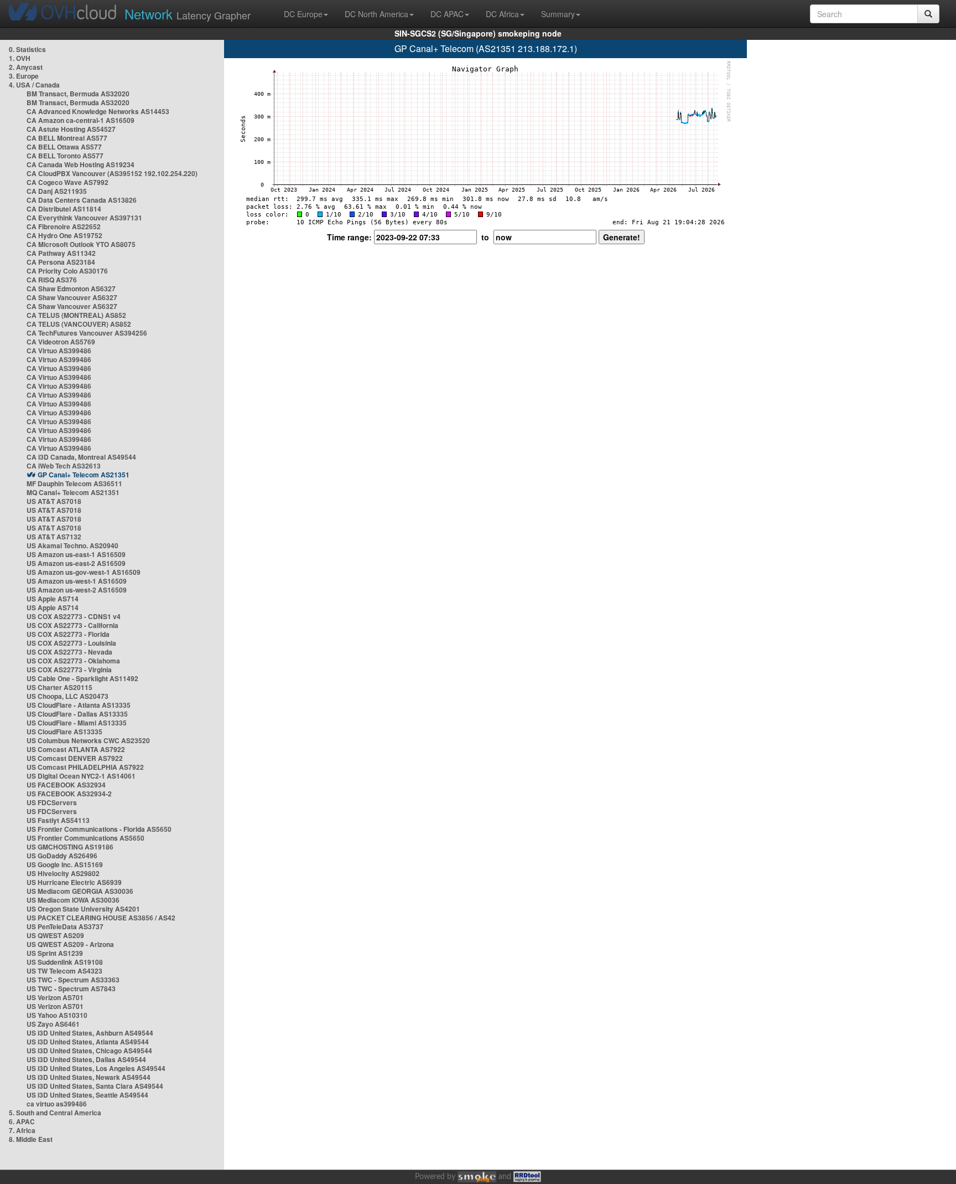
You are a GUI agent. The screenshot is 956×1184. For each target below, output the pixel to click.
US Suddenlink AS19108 (65, 962)
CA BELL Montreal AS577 (67, 138)
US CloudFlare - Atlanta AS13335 (79, 705)
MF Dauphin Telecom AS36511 (74, 483)
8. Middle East (31, 1139)
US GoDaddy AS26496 (62, 856)
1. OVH (19, 58)
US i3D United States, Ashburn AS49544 (90, 1033)
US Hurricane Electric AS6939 (74, 882)
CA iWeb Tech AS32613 (64, 466)
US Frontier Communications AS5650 (85, 838)
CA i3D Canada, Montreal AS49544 (81, 457)
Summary (558, 13)
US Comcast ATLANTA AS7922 (76, 749)
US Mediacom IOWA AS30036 (73, 900)
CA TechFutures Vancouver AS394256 (87, 333)
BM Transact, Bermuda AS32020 (78, 94)
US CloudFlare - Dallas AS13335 (77, 714)
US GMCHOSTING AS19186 (70, 847)
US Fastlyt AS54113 (58, 820)
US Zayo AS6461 (53, 1024)
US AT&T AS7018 (54, 501)
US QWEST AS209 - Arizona (70, 944)
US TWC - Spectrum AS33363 (73, 980)
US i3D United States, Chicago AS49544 (89, 1051)
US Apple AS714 (53, 599)
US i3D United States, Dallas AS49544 (86, 1059)
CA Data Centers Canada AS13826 (82, 200)
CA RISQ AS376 (52, 280)
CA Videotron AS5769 (61, 342)
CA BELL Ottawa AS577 (64, 147)
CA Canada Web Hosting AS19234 (80, 164)
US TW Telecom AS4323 (64, 971)
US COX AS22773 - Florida (68, 634)
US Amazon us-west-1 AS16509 (77, 581)
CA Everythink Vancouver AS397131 (84, 218)
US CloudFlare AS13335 (64, 732)
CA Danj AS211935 (57, 191)
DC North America (376, 13)
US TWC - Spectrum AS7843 (71, 988)
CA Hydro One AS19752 (64, 235)
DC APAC (447, 13)
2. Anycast (26, 67)
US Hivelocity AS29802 (63, 873)
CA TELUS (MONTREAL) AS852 (76, 315)
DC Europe (303, 13)
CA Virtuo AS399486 (59, 351)
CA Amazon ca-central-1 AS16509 (80, 120)
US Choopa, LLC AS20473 (67, 696)
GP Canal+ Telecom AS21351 (83, 475)
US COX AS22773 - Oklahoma (73, 661)
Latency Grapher (187, 13)
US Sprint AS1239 (55, 953)
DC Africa (502, 13)
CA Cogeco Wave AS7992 (67, 182)
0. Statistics (27, 49)
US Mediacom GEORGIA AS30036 (80, 891)
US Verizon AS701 (55, 997)
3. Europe (24, 76)
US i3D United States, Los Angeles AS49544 (96, 1068)
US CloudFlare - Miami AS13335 (77, 723)
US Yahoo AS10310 (57, 1015)
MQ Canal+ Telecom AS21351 (73, 492)
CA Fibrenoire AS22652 (64, 226)
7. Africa (22, 1130)
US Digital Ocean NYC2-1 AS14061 (81, 776)
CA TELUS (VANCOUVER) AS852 (79, 324)
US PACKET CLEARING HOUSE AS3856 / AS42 (101, 918)
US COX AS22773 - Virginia (69, 670)
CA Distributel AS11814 (64, 209)
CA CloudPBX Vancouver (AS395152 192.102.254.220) (112, 173)
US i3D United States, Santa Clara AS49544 (95, 1086)
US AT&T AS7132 (54, 537)
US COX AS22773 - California (72, 625)
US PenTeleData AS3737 (65, 926)
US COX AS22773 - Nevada (69, 652)
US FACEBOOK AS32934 (66, 785)
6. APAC (22, 1121)
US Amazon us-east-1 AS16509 (76, 554)
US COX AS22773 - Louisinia (71, 643)
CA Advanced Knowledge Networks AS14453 (98, 111)
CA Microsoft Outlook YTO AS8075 (81, 244)
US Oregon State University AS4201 (83, 909)
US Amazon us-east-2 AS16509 (76, 563)
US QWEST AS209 (55, 935)
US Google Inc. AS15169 (65, 864)
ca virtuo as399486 (57, 1104)
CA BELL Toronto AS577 (65, 156)
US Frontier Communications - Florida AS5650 (99, 829)
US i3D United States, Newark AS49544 (88, 1077)
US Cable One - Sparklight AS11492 (82, 678)
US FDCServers (52, 802)
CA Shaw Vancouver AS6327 (72, 297)
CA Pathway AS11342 (61, 253)
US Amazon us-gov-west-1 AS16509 (84, 572)
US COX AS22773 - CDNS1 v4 (74, 616)
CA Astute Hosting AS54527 (71, 129)
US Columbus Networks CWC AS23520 (88, 740)
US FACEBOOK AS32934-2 (69, 794)
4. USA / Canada (34, 85)
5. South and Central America (55, 1113)
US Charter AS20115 (59, 687)
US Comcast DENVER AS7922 (75, 758)
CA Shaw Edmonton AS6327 (71, 289)
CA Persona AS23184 (61, 262)
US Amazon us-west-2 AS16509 (77, 590)
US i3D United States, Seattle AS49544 (87, 1095)
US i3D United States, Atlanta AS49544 (88, 1042)
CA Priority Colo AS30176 (67, 271)
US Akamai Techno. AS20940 (72, 545)
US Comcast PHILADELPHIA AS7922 (85, 767)
